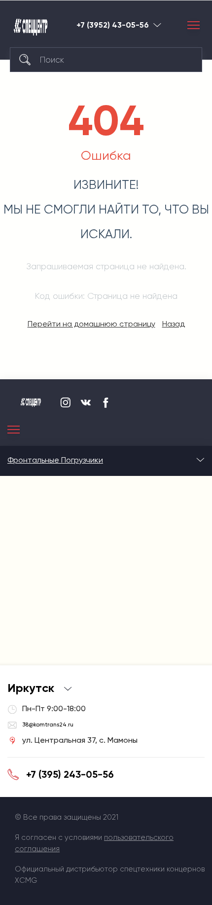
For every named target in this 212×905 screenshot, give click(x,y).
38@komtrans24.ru (47, 724)
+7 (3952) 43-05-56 (112, 25)
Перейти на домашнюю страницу (91, 323)
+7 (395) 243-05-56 (70, 774)
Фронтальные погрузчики (55, 460)
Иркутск (157, 25)
